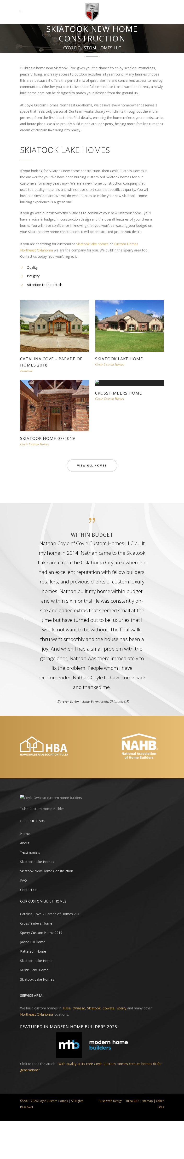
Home (25, 833)
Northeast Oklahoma (36, 1014)
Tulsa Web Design (110, 1101)
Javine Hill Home (32, 942)
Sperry (121, 1008)
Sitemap (147, 1101)
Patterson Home (33, 951)
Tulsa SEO (132, 1101)
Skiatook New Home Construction (46, 871)
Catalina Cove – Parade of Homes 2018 (50, 914)
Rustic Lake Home (34, 970)
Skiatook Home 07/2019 (47, 438)
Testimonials (30, 852)
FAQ (23, 880)
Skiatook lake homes (92, 244)
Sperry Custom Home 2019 (41, 932)
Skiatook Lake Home (119, 358)
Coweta (109, 1008)
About (24, 843)
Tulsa (66, 1008)
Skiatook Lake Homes (37, 861)
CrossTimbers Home (118, 393)
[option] (92, 617)
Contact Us (28, 889)
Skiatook (94, 1008)
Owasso (79, 1008)
